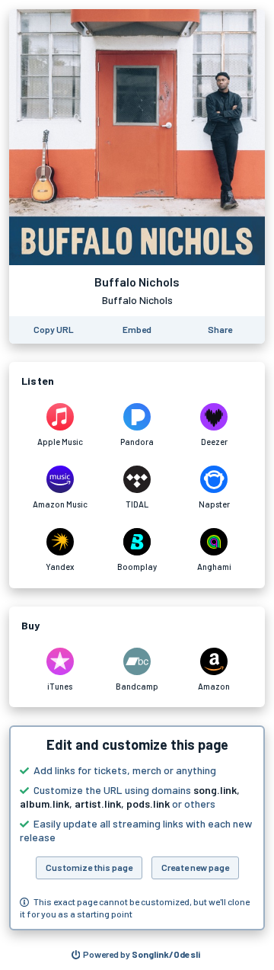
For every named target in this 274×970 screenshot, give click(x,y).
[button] (137, 828)
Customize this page (89, 867)
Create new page (195, 867)
